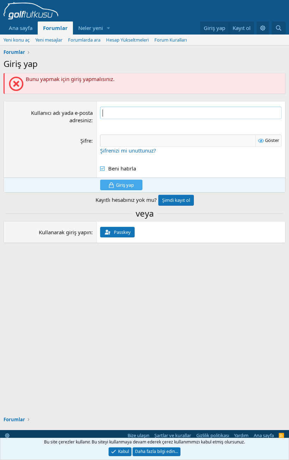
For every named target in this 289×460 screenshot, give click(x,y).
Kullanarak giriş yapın (65, 232)
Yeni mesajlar (48, 40)
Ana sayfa (20, 27)
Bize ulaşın (138, 435)
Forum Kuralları (170, 40)
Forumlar (55, 27)
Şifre (85, 140)
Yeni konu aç (17, 40)
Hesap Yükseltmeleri (127, 40)
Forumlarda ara (84, 40)
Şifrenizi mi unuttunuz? (128, 150)
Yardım (241, 435)
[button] (108, 28)
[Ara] (278, 28)
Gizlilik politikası (212, 435)
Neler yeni (90, 27)
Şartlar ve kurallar (172, 435)
